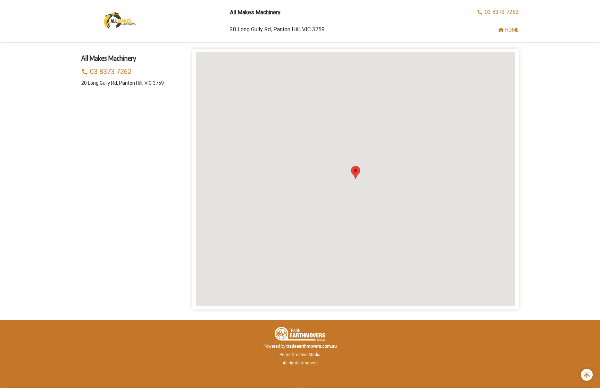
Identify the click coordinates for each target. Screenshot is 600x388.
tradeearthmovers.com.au (311, 346)
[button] (355, 172)
